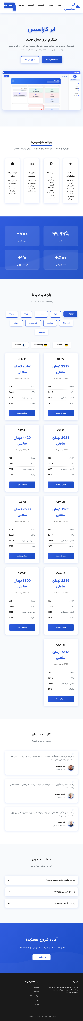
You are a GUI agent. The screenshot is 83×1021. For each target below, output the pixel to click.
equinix (50, 323)
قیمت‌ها (41, 5)
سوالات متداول (34, 995)
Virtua (11, 314)
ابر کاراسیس (69, 6)
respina (41, 332)
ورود (59, 5)
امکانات (31, 5)
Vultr (26, 314)
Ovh (55, 314)
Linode (41, 314)
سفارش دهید (61, 413)
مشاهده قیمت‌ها (52, 59)
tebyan (16, 323)
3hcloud (66, 323)
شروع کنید (8, 5)
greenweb (33, 323)
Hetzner (70, 314)
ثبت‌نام (51, 5)
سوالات (21, 5)
